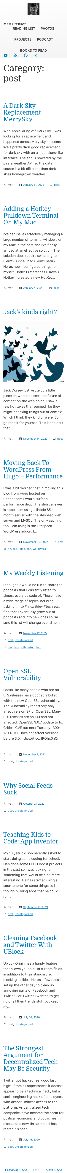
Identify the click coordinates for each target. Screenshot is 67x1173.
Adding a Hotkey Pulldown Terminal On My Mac (30, 216)
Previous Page (16, 1170)
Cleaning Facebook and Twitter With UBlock (30, 945)
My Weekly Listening (33, 573)
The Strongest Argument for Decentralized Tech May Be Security (30, 1058)
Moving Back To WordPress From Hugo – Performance (33, 470)
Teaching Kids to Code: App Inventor (30, 838)
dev (10, 647)
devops (12, 548)
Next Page (54, 1170)
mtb (23, 647)
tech (38, 647)
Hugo (21, 548)
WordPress (39, 548)
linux (17, 647)
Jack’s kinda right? (30, 312)
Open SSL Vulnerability (22, 675)
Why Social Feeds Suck (28, 789)
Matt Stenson (15, 24)
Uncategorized (24, 640)
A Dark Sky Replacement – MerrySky (24, 113)
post (57, 184)
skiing (30, 647)
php (28, 548)
